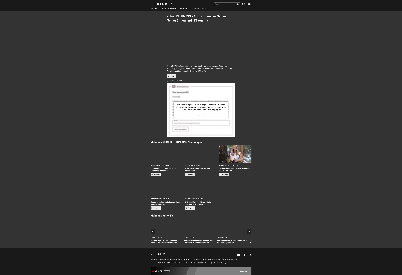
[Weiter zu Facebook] (244, 255)
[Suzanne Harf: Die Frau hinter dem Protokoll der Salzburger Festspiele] (166, 227)
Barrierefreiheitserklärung (211, 259)
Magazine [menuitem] (154, 8)
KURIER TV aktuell (222, 237)
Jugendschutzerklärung (229, 259)
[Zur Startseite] (161, 4)
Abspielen (157, 174)
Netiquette (187, 259)
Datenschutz (197, 259)
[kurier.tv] (158, 254)
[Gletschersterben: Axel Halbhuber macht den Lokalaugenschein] (232, 227)
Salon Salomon (189, 237)
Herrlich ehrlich (156, 237)
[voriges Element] (153, 231)
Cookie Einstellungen (220, 263)
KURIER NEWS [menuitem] (172, 8)
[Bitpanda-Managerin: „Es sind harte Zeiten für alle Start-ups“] (235, 154)
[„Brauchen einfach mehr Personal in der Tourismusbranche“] (167, 188)
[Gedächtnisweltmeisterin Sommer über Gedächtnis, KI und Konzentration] (199, 227)
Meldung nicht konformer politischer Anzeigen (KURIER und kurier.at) (189, 263)
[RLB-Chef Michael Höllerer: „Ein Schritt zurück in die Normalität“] (201, 188)
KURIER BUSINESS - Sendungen (160, 165)
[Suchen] (238, 4)
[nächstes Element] (249, 231)
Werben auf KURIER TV (158, 263)
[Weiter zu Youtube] (238, 255)
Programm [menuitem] (195, 8)
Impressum (154, 259)
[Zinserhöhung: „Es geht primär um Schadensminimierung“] (167, 154)
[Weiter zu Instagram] (250, 255)
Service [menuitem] (204, 8)
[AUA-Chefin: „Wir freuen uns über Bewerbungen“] (201, 154)
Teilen (173, 76)
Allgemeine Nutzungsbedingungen (171, 259)
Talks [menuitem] (162, 8)
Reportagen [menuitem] (184, 8)
